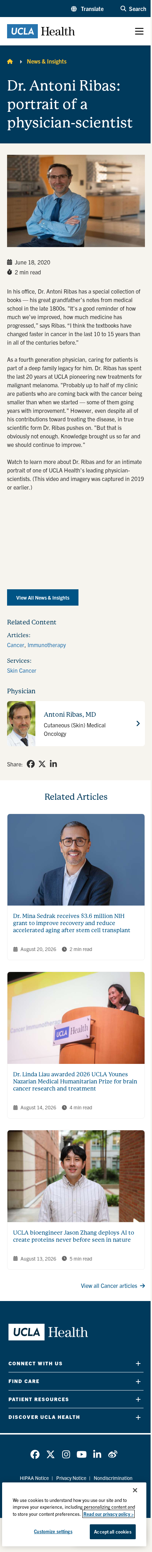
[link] (31, 764)
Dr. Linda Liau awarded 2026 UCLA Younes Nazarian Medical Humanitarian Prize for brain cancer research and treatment (75, 1081)
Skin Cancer (21, 670)
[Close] (135, 1490)
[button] (87, 8)
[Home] (10, 61)
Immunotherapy (47, 644)
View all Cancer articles (109, 1285)
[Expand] (138, 1363)
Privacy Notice (71, 1478)
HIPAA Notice (34, 1478)
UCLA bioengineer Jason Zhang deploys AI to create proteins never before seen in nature (73, 1236)
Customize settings (53, 1531)
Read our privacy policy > (108, 1514)
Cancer (15, 644)
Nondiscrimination (113, 1478)
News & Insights (46, 61)
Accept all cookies (112, 1532)
